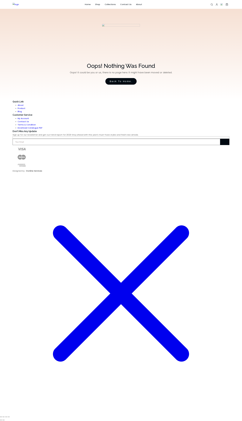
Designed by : (27, 171)
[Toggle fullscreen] (4, 416)
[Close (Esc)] (9, 416)
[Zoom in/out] (1, 416)
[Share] (6, 416)
